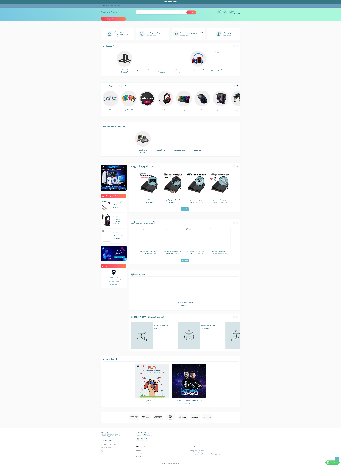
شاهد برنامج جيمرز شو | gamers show (189, 400)
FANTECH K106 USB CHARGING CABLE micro (225, 251)
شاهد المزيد (185, 209)
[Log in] (225, 12)
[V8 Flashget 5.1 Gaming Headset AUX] (106, 220)
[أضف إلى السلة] (145, 183)
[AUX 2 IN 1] (106, 205)
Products (140, 447)
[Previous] (234, 46)
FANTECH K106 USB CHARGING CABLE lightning (202, 251)
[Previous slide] (142, 2)
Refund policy (140, 457)
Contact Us (139, 450)
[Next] (237, 46)
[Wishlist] (153, 183)
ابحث (191, 12)
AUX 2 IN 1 (116, 205)
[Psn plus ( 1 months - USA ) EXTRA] (106, 235)
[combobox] (161, 12)
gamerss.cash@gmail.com (111, 451)
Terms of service (141, 454)
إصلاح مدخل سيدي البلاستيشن (173, 200)
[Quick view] (149, 183)
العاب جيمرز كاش (152, 401)
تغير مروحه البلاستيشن (196, 200)
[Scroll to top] (337, 459)
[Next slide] (199, 2)
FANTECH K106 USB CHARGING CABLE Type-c (178, 251)
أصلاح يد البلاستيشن (149, 200)
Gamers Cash (171, 463)
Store (177, 463)
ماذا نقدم (193, 447)
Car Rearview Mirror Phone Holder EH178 (153, 251)
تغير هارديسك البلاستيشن (220, 200)
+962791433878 (108, 447)
